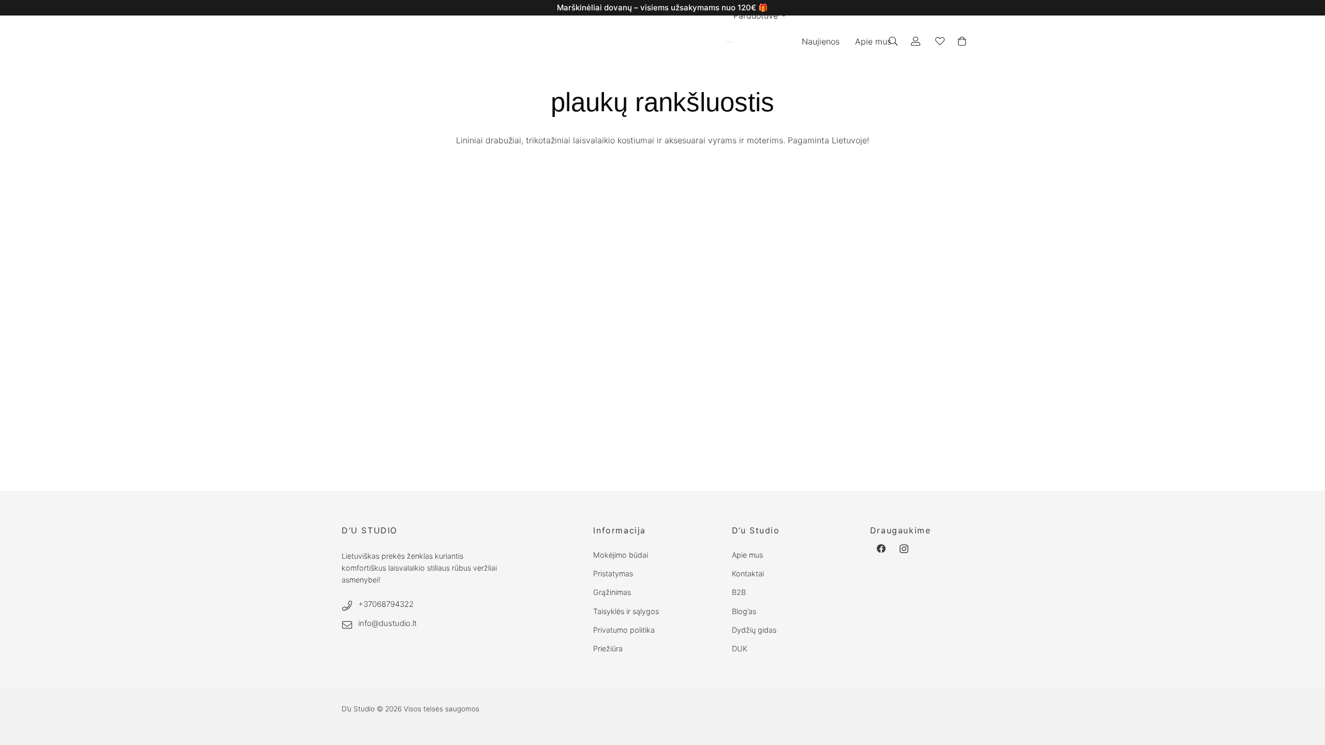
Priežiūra (608, 648)
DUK (739, 648)
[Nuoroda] (917, 41)
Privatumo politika (624, 629)
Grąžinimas (612, 592)
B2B (739, 592)
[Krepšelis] (962, 41)
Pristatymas (613, 573)
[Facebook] (881, 549)
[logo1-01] (607, 41)
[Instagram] (904, 549)
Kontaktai (748, 573)
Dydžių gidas (754, 629)
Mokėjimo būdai (620, 554)
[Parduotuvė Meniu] (729, 41)
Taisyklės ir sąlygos (626, 611)
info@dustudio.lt (387, 623)
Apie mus (747, 554)
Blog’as (744, 611)
